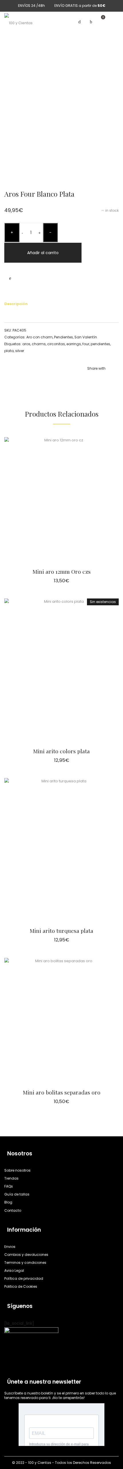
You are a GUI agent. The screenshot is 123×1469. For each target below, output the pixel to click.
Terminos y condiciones (25, 1262)
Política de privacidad (23, 1278)
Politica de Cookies (20, 1286)
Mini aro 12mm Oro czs (62, 571)
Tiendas (11, 1178)
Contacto (12, 1210)
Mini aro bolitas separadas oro (61, 1092)
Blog (8, 1202)
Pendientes (63, 337)
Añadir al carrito (43, 253)
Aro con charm (39, 337)
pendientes (100, 343)
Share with (96, 368)
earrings (73, 343)
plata (9, 350)
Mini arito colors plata (61, 751)
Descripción (16, 303)
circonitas (56, 343)
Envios (9, 1246)
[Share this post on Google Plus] (114, 380)
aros (26, 343)
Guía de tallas (16, 1194)
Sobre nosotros (17, 1170)
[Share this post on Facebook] (88, 380)
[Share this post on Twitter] (97, 380)
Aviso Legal (14, 1270)
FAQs (8, 1186)
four (85, 343)
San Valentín (85, 337)
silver (19, 350)
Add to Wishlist (10, 278)
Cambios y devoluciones (26, 1254)
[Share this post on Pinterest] (106, 380)
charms (39, 343)
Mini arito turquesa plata (61, 930)
